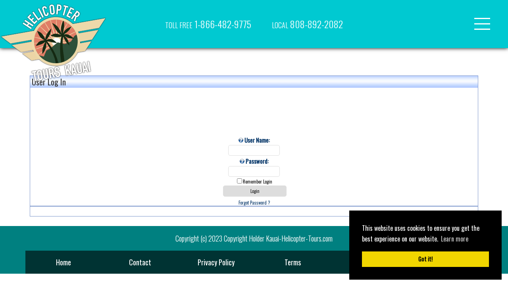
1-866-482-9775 (208, 24)
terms (293, 262)
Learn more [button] (454, 238)
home (63, 262)
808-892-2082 (307, 24)
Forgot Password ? (254, 202)
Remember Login (257, 181)
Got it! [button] (425, 259)
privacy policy (216, 262)
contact (140, 262)
